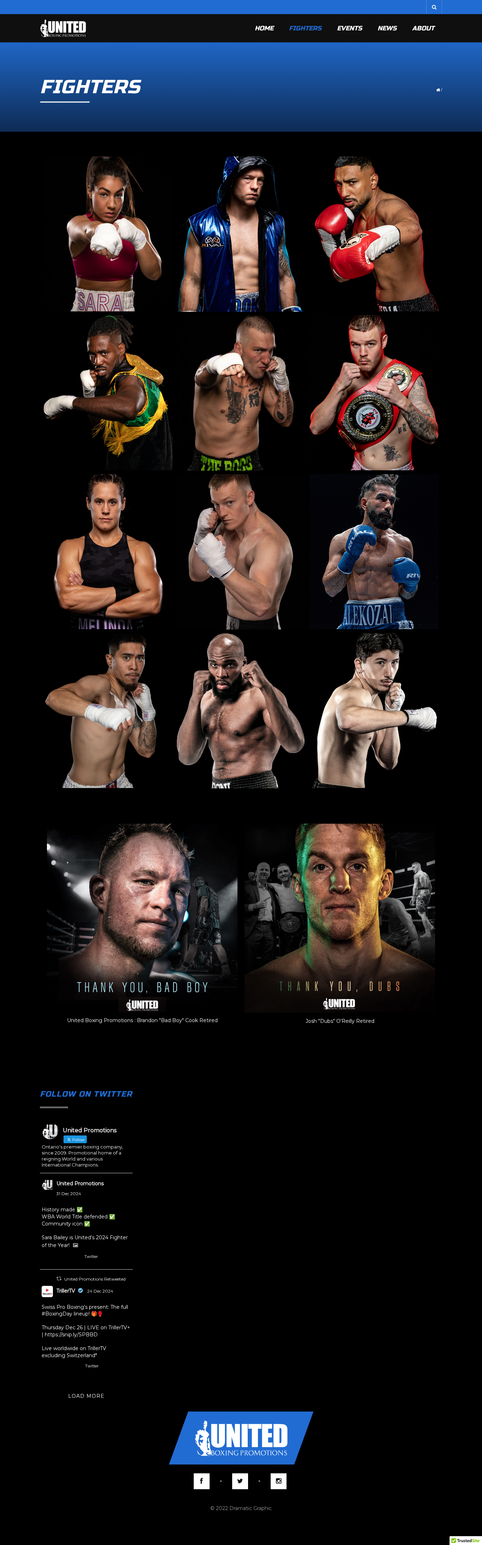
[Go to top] (241, 1438)
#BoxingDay (57, 1314)
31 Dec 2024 (68, 1193)
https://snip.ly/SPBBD (71, 1334)
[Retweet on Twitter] (58, 1278)
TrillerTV (65, 1291)
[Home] (63, 28)
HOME (264, 28)
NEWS (387, 28)
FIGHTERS (305, 28)
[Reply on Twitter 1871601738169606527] (46, 1367)
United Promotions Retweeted (95, 1279)
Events (349, 28)
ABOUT (423, 28)
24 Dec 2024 (100, 1291)
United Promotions (80, 1183)
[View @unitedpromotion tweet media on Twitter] (75, 1245)
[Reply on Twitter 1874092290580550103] (46, 1258)
